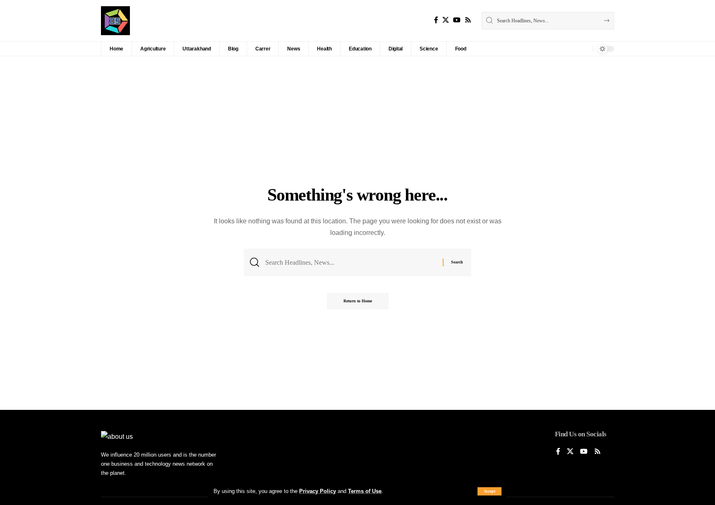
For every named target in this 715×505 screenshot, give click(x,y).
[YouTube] (457, 20)
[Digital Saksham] (115, 20)
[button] (489, 491)
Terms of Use (364, 491)
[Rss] (468, 20)
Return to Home (357, 301)
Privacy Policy (317, 491)
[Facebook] (436, 20)
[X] (445, 20)
